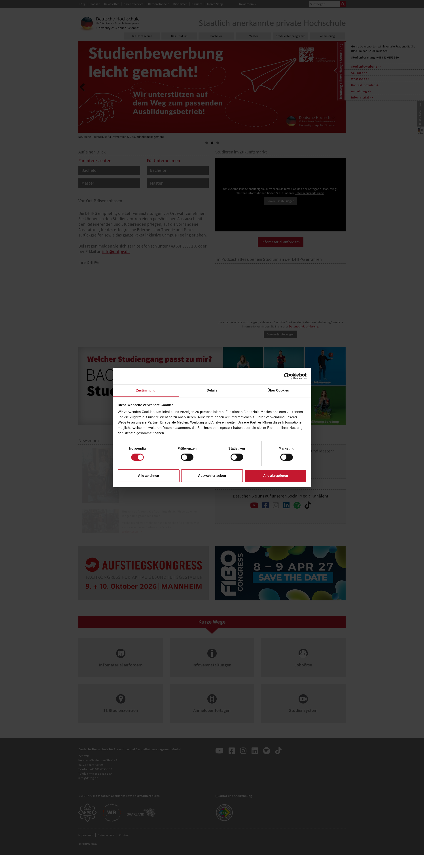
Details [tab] (212, 390)
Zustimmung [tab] (146, 390)
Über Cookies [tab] (278, 390)
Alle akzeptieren (275, 475)
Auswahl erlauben (212, 475)
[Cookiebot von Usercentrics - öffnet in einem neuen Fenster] (287, 376)
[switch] (187, 457)
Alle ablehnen (148, 475)
